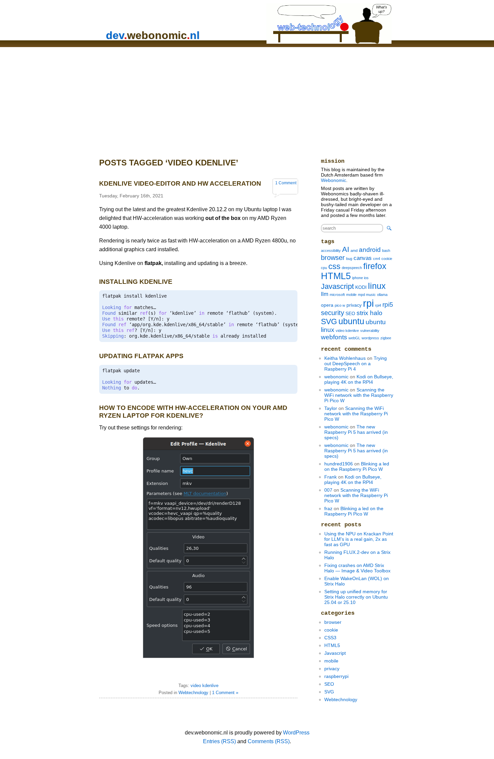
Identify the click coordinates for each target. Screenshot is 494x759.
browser (333, 257)
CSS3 (330, 637)
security (332, 312)
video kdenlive (204, 685)
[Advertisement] (247, 97)
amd (354, 251)
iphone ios (360, 278)
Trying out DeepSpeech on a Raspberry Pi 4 (355, 363)
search (389, 228)
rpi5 (387, 304)
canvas (363, 258)
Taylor (330, 408)
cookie (386, 259)
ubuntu (351, 321)
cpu (324, 268)
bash (386, 251)
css (334, 266)
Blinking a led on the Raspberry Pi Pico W (356, 466)
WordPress (296, 732)
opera (327, 305)
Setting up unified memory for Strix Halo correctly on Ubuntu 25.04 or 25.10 (356, 597)
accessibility (331, 251)
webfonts (334, 337)
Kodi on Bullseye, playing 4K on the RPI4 (358, 379)
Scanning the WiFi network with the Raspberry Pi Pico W (358, 395)
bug (349, 259)
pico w (340, 305)
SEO (350, 313)
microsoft (337, 295)
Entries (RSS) (219, 741)
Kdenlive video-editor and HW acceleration (180, 183)
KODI (361, 287)
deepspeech (352, 268)
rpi (368, 303)
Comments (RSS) (269, 741)
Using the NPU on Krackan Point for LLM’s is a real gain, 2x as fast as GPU (358, 539)
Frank (330, 477)
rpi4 (378, 305)
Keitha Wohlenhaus (345, 358)
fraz (328, 508)
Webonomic (333, 180)
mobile (351, 295)
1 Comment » (225, 692)
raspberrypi (336, 676)
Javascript (337, 286)
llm (324, 294)
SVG (329, 321)
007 (328, 490)
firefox (374, 266)
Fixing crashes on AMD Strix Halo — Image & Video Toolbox (357, 568)
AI (345, 249)
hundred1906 (338, 463)
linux (377, 286)
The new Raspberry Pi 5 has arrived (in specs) (356, 432)
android (370, 249)
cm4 (376, 259)
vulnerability (369, 331)
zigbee (385, 338)
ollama (382, 295)
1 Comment (285, 183)
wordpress (370, 338)
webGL (354, 338)
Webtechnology (193, 692)
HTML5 (336, 276)
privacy (354, 305)
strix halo (369, 312)
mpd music (367, 295)
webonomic (336, 376)
